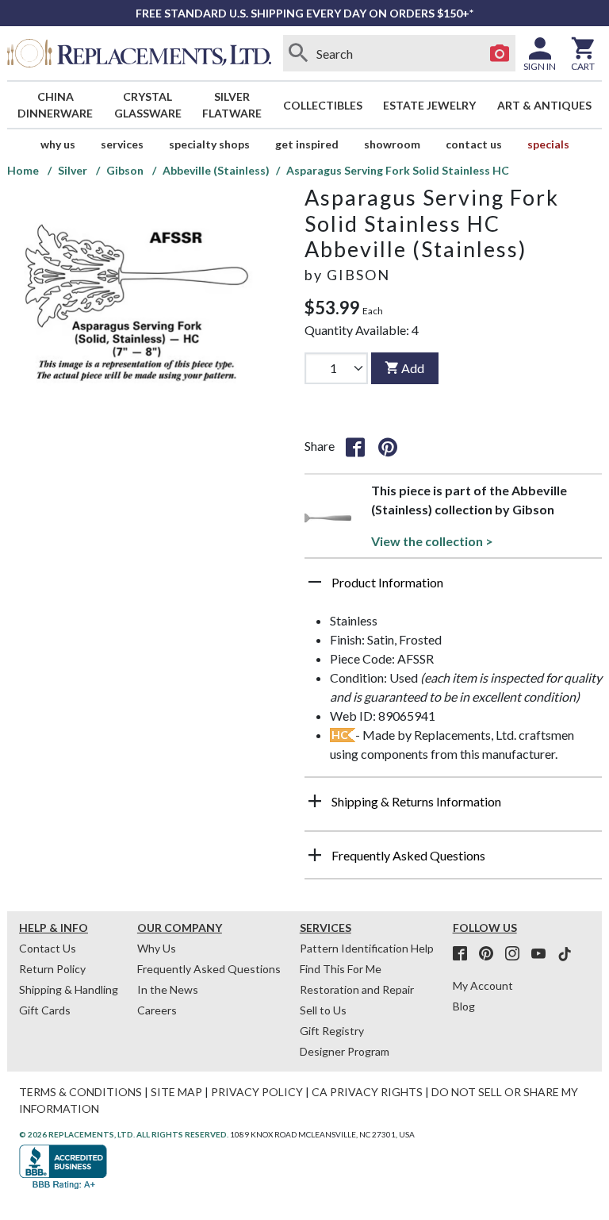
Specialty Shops (209, 144)
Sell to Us (323, 1010)
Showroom (392, 144)
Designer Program (344, 1051)
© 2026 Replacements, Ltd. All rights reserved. (123, 1134)
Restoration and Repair (357, 989)
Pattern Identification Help (367, 948)
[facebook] (465, 954)
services (122, 144)
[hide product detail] (314, 582)
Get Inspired (307, 144)
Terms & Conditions (80, 1092)
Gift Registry (332, 1030)
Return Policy (52, 969)
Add (412, 367)
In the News (167, 989)
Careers (157, 1010)
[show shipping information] (314, 801)
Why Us (156, 948)
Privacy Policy (257, 1092)
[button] (453, 588)
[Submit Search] (299, 53)
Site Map (176, 1092)
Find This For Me (340, 969)
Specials (548, 144)
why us (57, 144)
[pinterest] (491, 954)
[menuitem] (55, 105)
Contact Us (474, 144)
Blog (464, 1006)
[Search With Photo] (499, 53)
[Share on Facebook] (355, 446)
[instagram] (517, 954)
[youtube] (543, 954)
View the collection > (432, 540)
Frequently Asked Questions (209, 969)
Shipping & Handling (68, 989)
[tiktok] (564, 954)
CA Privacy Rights (367, 1092)
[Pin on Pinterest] (387, 446)
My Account (483, 985)
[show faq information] (314, 855)
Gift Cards (45, 1010)
